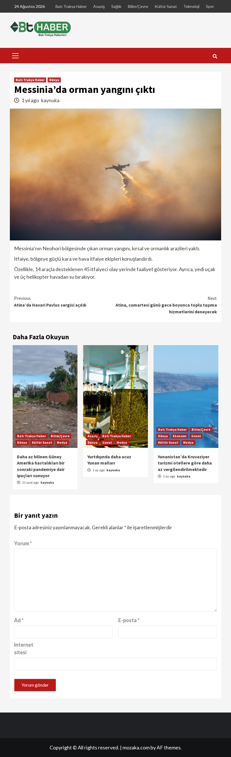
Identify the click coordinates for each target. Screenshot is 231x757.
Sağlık (116, 6)
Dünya (54, 80)
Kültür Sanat (166, 6)
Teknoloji (191, 6)
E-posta (128, 620)
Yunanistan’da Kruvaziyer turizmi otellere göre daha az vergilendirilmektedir (185, 463)
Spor (210, 6)
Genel (107, 442)
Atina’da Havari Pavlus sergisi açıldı (50, 301)
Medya (62, 442)
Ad (19, 620)
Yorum (23, 543)
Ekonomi (179, 436)
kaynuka (50, 100)
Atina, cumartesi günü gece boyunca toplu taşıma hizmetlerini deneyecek (166, 304)
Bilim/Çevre (138, 6)
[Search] (214, 56)
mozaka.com (136, 747)
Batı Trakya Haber (71, 6)
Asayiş (99, 6)
